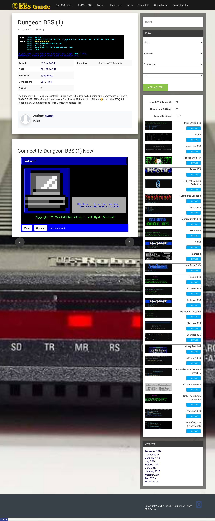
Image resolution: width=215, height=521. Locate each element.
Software (148, 49)
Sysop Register (180, 5)
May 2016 (150, 478)
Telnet (49, 81)
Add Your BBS (85, 5)
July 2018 (150, 461)
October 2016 (152, 474)
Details (194, 128)
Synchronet (47, 75)
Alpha (146, 38)
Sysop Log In (161, 5)
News (130, 5)
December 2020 (153, 451)
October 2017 (152, 464)
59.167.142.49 (48, 63)
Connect (40, 228)
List (145, 71)
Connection (149, 60)
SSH (43, 81)
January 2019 (152, 458)
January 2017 (152, 471)
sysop (41, 29)
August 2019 (152, 454)
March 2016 (151, 481)
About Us (115, 5)
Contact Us (143, 5)
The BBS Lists (63, 5)
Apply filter (155, 87)
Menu (27, 228)
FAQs (100, 5)
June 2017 (150, 468)
